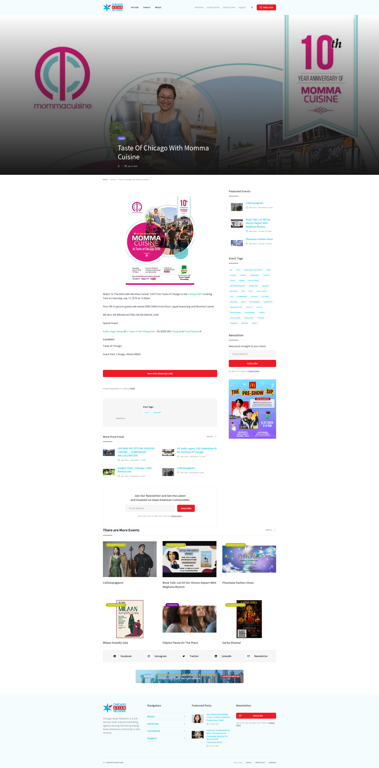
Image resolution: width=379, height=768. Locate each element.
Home (105, 179)
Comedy (243, 275)
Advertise (199, 7)
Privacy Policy (176, 516)
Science (262, 313)
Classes (233, 275)
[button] (135, 7)
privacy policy (260, 763)
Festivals (233, 291)
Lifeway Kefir (195, 294)
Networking (255, 302)
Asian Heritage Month (253, 270)
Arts (238, 270)
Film (243, 291)
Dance (232, 281)
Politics (249, 307)
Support (242, 7)
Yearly (254, 323)
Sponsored (249, 318)
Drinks (242, 281)
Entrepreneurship (237, 286)
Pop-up (259, 307)
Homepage (272, 763)
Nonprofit (268, 302)
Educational (253, 281)
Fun (231, 297)
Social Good (235, 318)
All (231, 270)
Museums (233, 302)
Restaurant (250, 313)
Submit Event (229, 7)
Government (242, 297)
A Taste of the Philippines (140, 331)
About (158, 7)
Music (243, 302)
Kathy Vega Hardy (113, 331)
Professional (235, 313)
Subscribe (268, 7)
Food (121, 138)
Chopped (176, 331)
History (254, 297)
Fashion (265, 286)
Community (157, 413)
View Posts (120, 418)
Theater (260, 318)
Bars (269, 270)
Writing (244, 323)
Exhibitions (253, 286)
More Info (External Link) (160, 373)
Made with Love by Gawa (114, 763)
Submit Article (213, 7)
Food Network (192, 331)
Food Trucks (262, 291)
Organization (236, 307)
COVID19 (266, 275)
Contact (249, 763)
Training (234, 323)
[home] (113, 7)
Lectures (265, 297)
